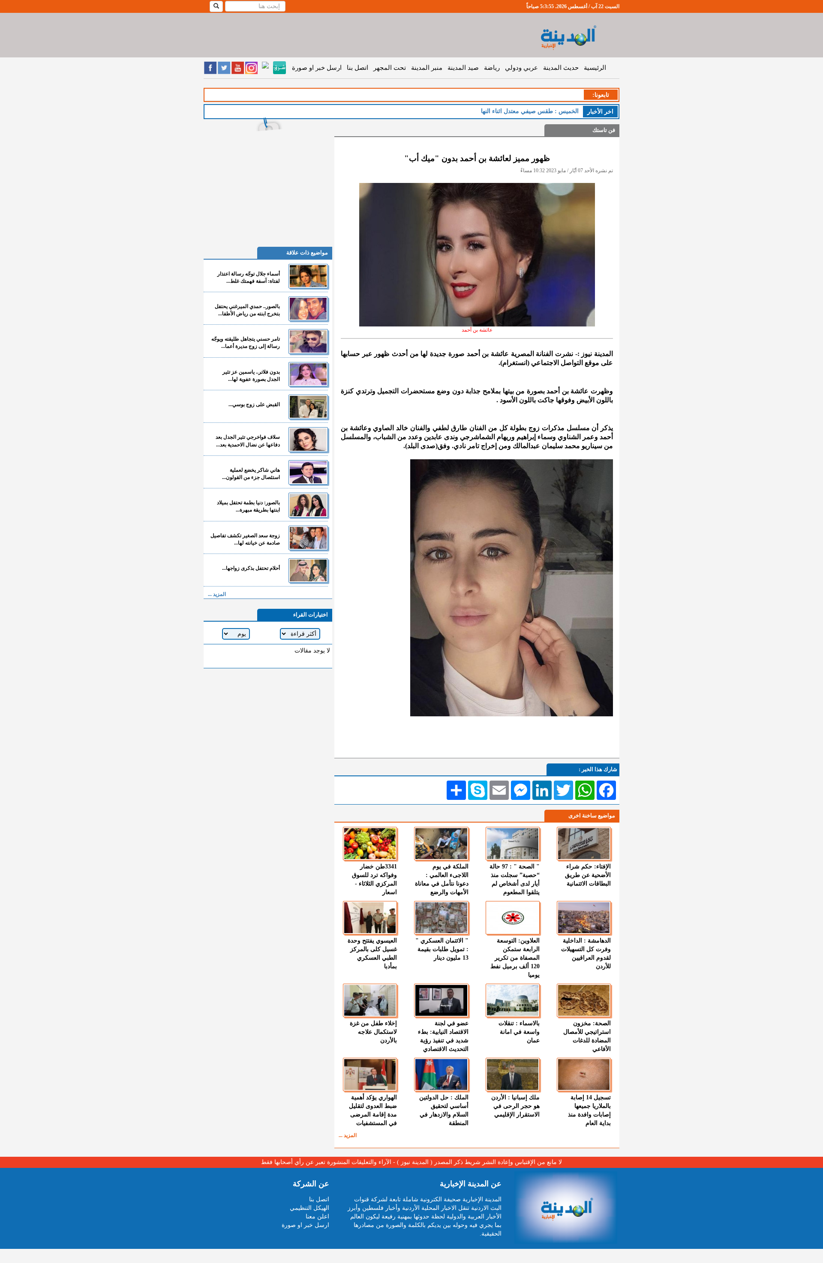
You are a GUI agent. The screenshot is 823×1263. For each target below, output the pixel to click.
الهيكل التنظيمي (309, 1208)
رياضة (492, 67)
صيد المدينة (463, 67)
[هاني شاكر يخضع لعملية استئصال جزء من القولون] (308, 472)
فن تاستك (603, 130)
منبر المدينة (426, 67)
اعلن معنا (317, 1216)
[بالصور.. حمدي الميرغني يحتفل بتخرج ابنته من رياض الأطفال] (308, 308)
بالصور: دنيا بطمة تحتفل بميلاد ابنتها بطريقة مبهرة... (248, 506)
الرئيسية (595, 67)
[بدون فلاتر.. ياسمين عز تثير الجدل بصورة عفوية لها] (308, 374)
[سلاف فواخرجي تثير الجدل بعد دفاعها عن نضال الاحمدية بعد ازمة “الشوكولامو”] (308, 439)
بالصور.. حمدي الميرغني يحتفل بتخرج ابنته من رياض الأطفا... (247, 310)
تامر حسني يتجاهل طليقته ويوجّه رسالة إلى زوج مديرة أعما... (245, 342)
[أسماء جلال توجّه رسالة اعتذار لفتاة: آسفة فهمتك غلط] (308, 276)
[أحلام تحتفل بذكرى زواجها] (308, 570)
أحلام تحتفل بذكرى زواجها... (251, 568)
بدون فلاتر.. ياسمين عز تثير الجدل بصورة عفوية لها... (251, 375)
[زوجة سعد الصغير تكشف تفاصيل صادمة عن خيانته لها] (308, 538)
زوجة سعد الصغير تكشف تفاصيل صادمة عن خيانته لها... (245, 539)
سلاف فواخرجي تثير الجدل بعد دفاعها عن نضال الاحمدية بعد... (248, 440)
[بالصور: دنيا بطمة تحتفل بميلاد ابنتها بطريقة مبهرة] (308, 505)
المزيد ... (348, 1135)
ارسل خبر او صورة (317, 67)
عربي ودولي (521, 67)
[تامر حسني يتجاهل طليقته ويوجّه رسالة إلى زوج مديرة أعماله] (308, 341)
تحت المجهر (389, 67)
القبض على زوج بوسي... (254, 404)
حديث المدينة (561, 67)
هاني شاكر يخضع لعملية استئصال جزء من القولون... (251, 473)
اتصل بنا (357, 67)
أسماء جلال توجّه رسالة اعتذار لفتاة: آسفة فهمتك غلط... (248, 277)
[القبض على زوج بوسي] (308, 407)
